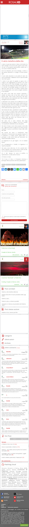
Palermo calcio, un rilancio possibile (10, 301)
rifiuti (9, 482)
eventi (10, 474)
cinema (14, 469)
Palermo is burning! (8, 248)
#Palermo (8, 164)
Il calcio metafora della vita (12, 61)
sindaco (4, 483)
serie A (19, 482)
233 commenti (15, 254)
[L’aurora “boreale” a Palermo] (14, 269)
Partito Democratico (22, 479)
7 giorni (14, 439)
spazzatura (12, 483)
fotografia (16, 474)
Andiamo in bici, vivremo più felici (10, 312)
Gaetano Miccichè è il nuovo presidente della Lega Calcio (14, 295)
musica (21, 477)
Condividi (24, 255)
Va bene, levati (24, 525)
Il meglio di (4, 252)
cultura (13, 473)
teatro (19, 483)
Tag (21, 254)
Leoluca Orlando (18, 475)
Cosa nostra (6, 473)
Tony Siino (21, 226)
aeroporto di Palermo (13, 468)
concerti (12, 471)
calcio (3, 469)
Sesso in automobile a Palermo (11, 447)
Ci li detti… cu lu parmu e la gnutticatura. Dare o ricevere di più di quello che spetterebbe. (14, 355)
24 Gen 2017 (4, 42)
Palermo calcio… (6, 298)
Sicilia (18, 282)
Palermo (4, 179)
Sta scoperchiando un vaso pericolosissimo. (11, 397)
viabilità (21, 486)
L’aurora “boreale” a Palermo (11, 278)
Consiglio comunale (22, 471)
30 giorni (5, 439)
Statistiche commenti (13, 507)
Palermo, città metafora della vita (10, 292)
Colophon (3, 504)
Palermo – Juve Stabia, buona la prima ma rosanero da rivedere (14, 450)
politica (4, 480)
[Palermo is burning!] (14, 237)
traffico (25, 483)
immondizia (24, 474)
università (11, 485)
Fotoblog (4, 282)
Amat (22, 468)
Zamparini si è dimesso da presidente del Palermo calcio (14, 304)
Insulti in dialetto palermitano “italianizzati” (13, 457)
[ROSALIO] (14, 2)
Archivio (8, 343)
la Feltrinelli (9, 475)
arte (26, 468)
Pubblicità (3, 507)
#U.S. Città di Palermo (21, 164)
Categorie (8, 336)
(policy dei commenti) (10, 186)
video (25, 486)
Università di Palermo (12, 486)
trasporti (4, 485)
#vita (3, 166)
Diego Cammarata (22, 473)
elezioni (4, 474)
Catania (8, 469)
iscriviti (3, 218)
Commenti (25, 179)
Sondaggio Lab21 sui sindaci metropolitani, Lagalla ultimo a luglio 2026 (14, 454)
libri (26, 475)
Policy (2, 505)
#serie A (13, 164)
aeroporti (4, 468)
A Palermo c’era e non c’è (9, 444)
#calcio (3, 164)
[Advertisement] (14, 19)
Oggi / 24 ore (24, 439)
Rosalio (13, 252)
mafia (4, 477)
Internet (4, 475)
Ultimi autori (9, 339)
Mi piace (27, 255)
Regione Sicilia (15, 480)
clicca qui (9, 520)
